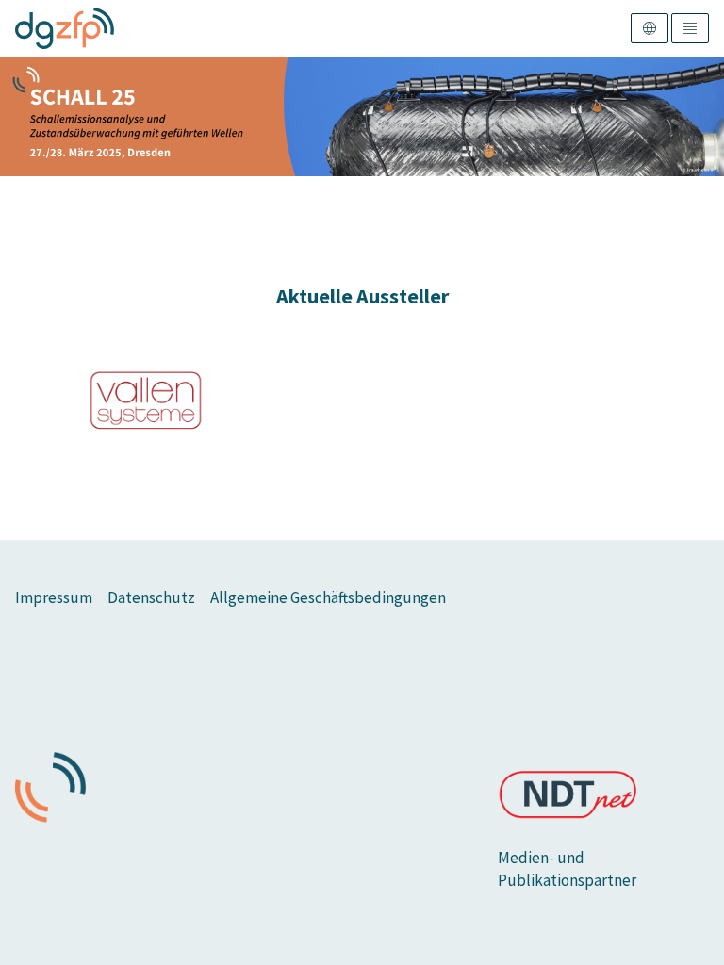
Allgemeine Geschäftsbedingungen (328, 597)
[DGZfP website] (64, 28)
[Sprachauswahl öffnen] (649, 28)
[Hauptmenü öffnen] (690, 28)
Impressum (53, 597)
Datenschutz (151, 597)
